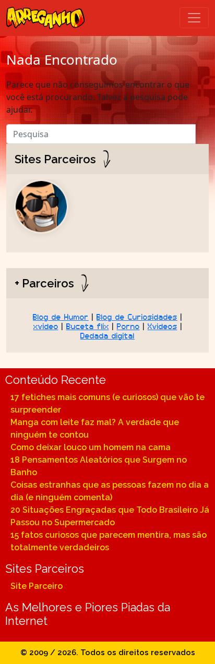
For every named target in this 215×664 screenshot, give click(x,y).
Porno (128, 325)
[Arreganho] (45, 18)
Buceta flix (87, 325)
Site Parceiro (36, 586)
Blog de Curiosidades (137, 316)
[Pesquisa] (202, 131)
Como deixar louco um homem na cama (90, 447)
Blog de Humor (61, 316)
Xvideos (162, 325)
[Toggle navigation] (194, 17)
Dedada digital (107, 335)
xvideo (45, 325)
